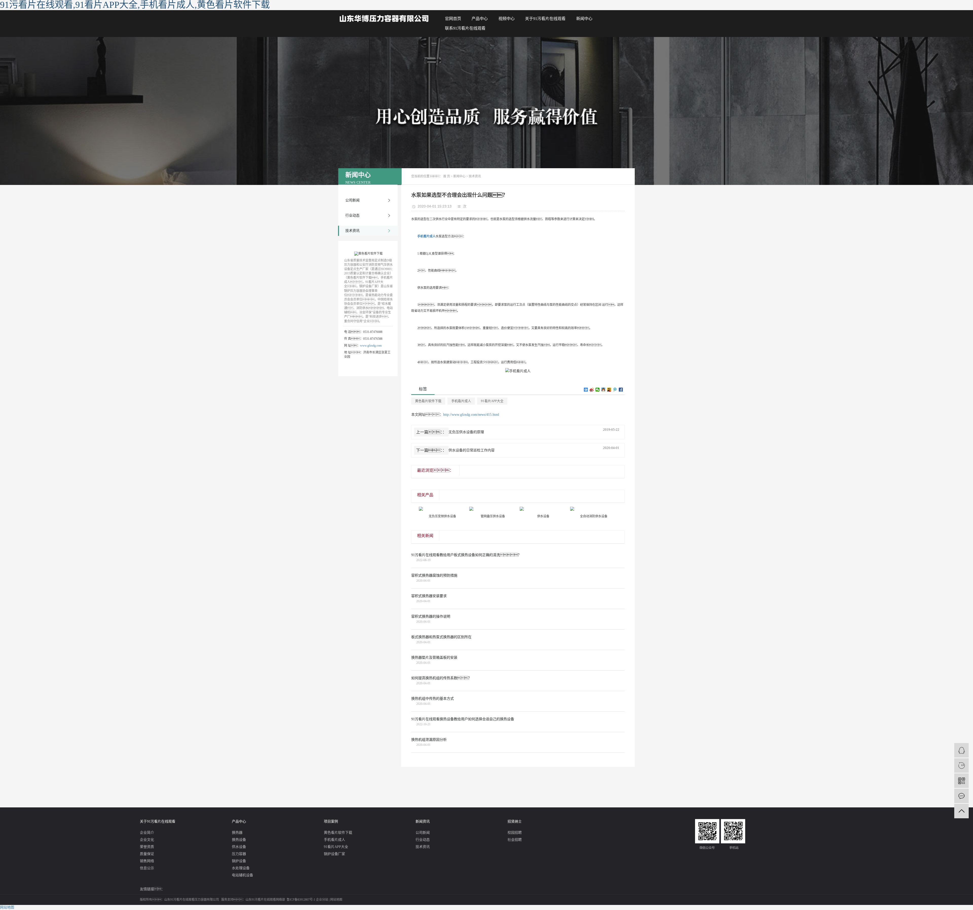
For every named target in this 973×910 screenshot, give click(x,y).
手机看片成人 (461, 401)
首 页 (446, 176)
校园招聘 (515, 833)
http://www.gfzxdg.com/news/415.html (471, 414)
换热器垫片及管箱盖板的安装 (434, 657)
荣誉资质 (147, 847)
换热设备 (239, 840)
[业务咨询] (961, 750)
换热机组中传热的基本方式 (432, 698)
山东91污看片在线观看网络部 (265, 899)
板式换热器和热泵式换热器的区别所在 (441, 637)
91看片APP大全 (492, 401)
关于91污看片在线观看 (545, 18)
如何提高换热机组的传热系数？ (441, 678)
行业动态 (352, 215)
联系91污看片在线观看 (465, 28)
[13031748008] (961, 765)
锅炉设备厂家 (334, 854)
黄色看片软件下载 (428, 401)
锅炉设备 (239, 861)
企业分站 (322, 899)
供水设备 (239, 847)
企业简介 (147, 833)
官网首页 (453, 18)
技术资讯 (352, 231)
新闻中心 (584, 18)
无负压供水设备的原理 (466, 432)
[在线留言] (961, 796)
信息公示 (147, 868)
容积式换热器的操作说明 (430, 616)
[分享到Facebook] (621, 390)
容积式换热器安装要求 (429, 596)
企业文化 (147, 840)
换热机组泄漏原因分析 (429, 740)
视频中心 (506, 18)
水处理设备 (241, 868)
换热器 (237, 833)
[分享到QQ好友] (603, 390)
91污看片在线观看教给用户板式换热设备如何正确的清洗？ (466, 555)
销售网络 (147, 861)
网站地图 (336, 899)
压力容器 (239, 854)
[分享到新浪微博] (592, 390)
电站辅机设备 (242, 875)
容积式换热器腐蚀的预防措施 (434, 575)
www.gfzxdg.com (371, 345)
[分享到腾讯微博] (615, 390)
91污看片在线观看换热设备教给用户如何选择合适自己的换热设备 (462, 719)
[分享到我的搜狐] (609, 390)
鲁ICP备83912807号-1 (301, 899)
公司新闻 (352, 200)
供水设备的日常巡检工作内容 (471, 450)
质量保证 (147, 854)
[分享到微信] (597, 390)
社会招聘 (515, 840)
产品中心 (480, 18)
